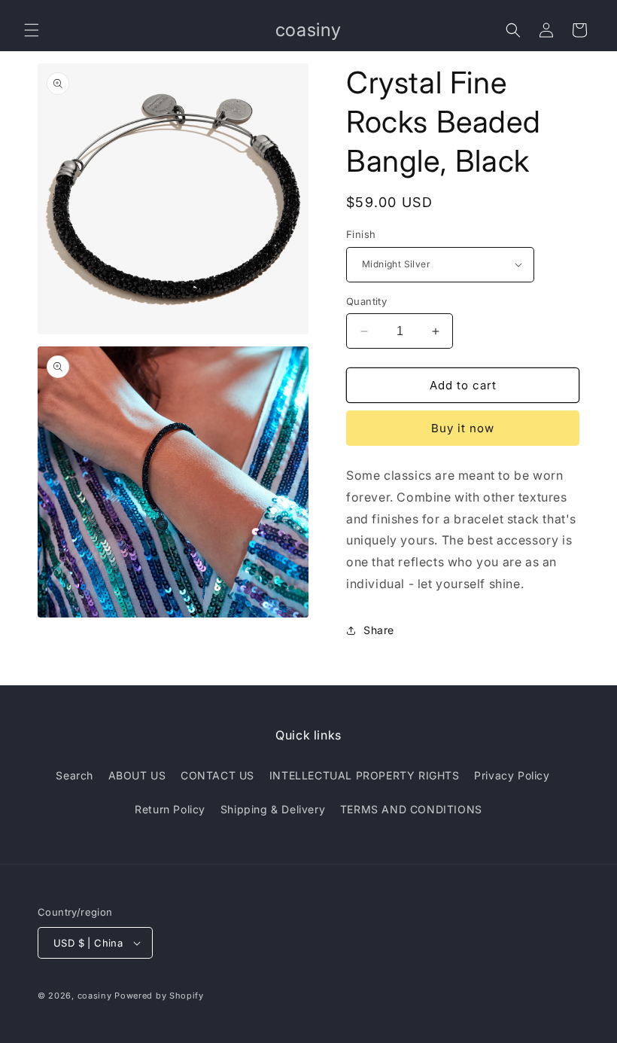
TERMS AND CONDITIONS (411, 809)
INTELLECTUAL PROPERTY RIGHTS (364, 775)
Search (74, 775)
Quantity (366, 301)
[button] (31, 30)
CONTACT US (217, 775)
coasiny (95, 995)
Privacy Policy (511, 775)
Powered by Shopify (159, 995)
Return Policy (170, 809)
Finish (360, 234)
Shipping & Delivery (272, 809)
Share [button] (378, 630)
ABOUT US (137, 775)
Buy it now (462, 428)
